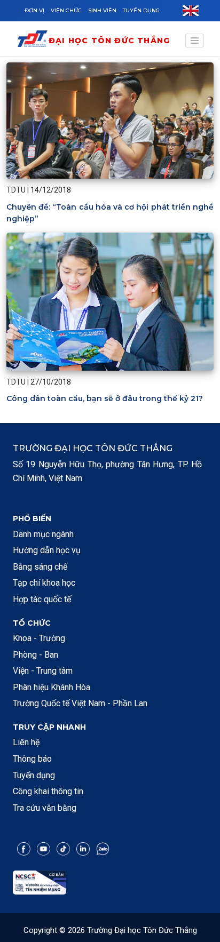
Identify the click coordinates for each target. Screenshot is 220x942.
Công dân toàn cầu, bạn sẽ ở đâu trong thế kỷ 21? (104, 398)
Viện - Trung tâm (43, 671)
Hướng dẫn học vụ (47, 550)
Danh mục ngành (43, 534)
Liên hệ (26, 742)
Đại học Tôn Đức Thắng (109, 40)
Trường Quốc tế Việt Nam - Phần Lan (80, 703)
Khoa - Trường (39, 638)
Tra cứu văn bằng (44, 808)
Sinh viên (102, 10)
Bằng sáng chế (40, 567)
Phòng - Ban (35, 655)
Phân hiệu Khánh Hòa (51, 687)
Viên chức (66, 10)
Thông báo (32, 759)
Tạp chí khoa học (44, 583)
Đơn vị (34, 10)
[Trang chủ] (32, 41)
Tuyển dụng (141, 10)
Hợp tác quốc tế (42, 599)
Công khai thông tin (48, 791)
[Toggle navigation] (195, 40)
